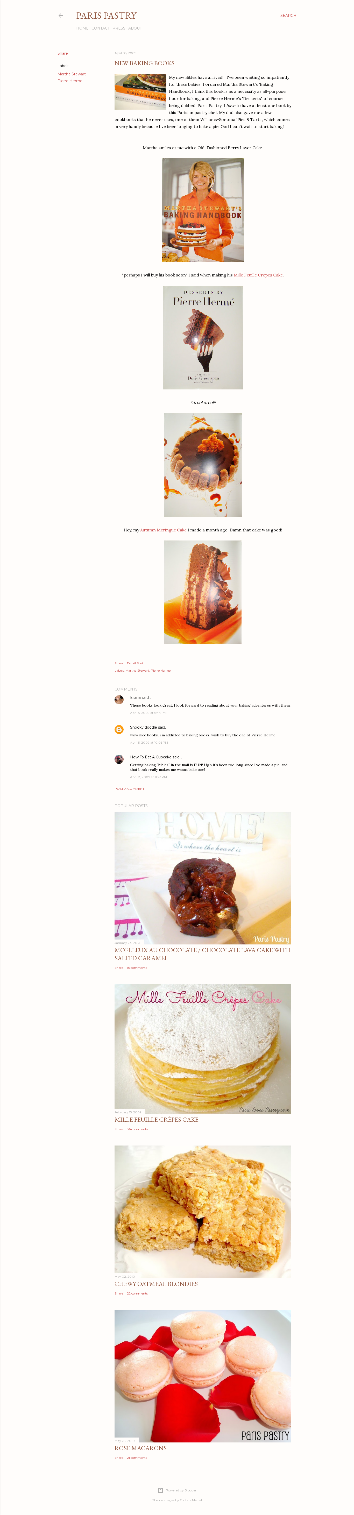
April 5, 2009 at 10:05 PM (149, 742)
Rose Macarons (141, 1448)
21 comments (137, 1458)
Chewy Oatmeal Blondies (156, 1284)
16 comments (137, 968)
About (135, 28)
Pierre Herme (70, 81)
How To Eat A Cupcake (151, 757)
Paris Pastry (106, 15)
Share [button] (63, 53)
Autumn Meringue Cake (163, 529)
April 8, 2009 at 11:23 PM (148, 777)
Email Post (135, 663)
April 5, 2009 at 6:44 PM (148, 713)
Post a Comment (129, 789)
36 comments (137, 1129)
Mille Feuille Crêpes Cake (258, 275)
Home (82, 28)
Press (118, 28)
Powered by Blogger (181, 1490)
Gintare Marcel (191, 1500)
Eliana (135, 697)
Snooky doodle (143, 727)
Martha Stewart (72, 74)
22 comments (137, 1293)
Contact (100, 28)
